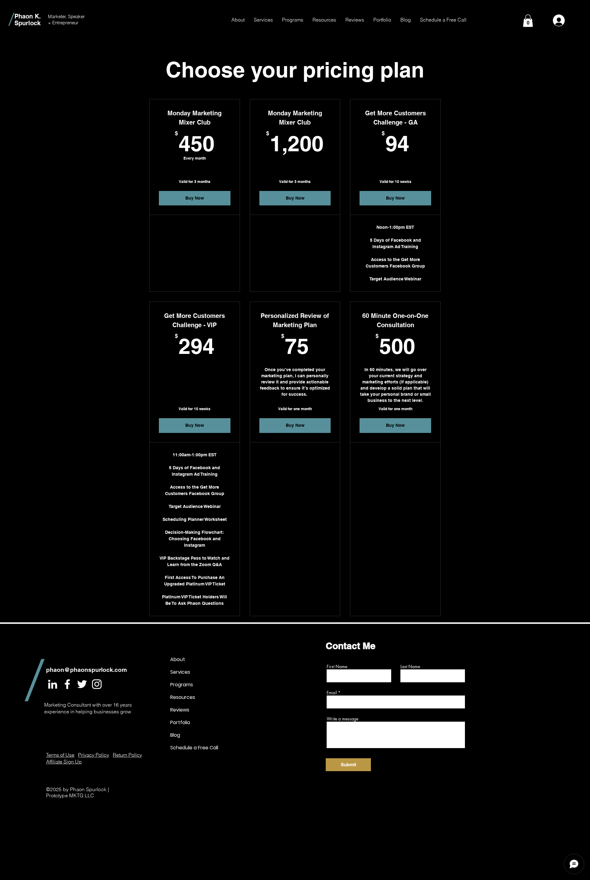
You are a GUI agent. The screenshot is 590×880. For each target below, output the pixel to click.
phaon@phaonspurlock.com (86, 669)
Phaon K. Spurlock (27, 20)
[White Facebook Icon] (67, 684)
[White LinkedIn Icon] (52, 684)
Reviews (179, 709)
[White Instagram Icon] (96, 684)
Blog (175, 735)
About (177, 659)
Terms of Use (60, 755)
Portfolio (180, 722)
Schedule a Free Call (192, 747)
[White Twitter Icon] (82, 684)
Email (332, 693)
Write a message (342, 719)
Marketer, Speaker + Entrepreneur (66, 20)
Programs (181, 684)
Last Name (410, 666)
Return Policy (127, 755)
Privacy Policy (93, 755)
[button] (263, 19)
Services (180, 672)
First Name (337, 666)
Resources (182, 697)
